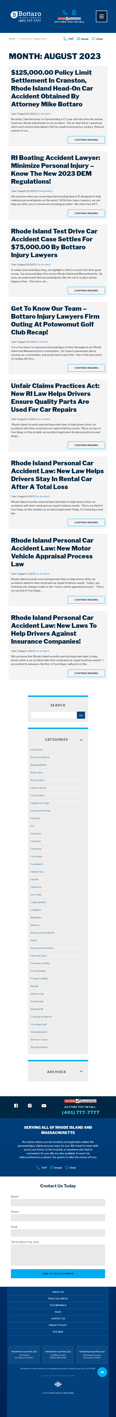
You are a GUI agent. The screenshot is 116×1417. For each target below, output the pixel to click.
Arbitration (37, 749)
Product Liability (39, 978)
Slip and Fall (37, 1009)
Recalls (34, 986)
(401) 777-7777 (80, 1112)
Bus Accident (38, 780)
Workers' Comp (39, 1039)
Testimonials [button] (58, 1305)
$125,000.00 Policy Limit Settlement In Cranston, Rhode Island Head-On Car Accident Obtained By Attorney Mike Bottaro (52, 88)
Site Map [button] (58, 1332)
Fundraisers (37, 864)
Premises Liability (40, 963)
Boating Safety (45, 191)
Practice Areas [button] (58, 1298)
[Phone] (65, 12)
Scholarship (37, 1001)
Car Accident (44, 113)
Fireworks (36, 849)
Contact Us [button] (58, 1318)
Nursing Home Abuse (42, 948)
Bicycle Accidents (40, 757)
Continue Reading (86, 139)
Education (36, 833)
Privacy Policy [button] (58, 1325)
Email (85, 39)
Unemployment (39, 1032)
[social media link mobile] (16, 1106)
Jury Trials (36, 894)
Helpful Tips (37, 871)
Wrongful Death (39, 1047)
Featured (35, 841)
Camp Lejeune (38, 787)
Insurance (36, 887)
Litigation (36, 910)
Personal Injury (39, 955)
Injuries (35, 879)
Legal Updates (38, 902)
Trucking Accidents (41, 1016)
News (34, 940)
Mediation (36, 917)
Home (12, 38)
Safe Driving (37, 994)
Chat (99, 39)
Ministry (35, 925)
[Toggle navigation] (101, 16)
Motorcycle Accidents (42, 932)
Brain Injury (37, 772)
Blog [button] (58, 1312)
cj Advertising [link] (68, 1393)
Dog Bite (35, 818)
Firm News (42, 342)
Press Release (38, 971)
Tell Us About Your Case (25, 1242)
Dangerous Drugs (40, 803)
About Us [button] (58, 1292)
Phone (15, 1212)
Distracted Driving (40, 810)
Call (71, 38)
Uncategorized (39, 1024)
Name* (15, 1196)
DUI (32, 826)
